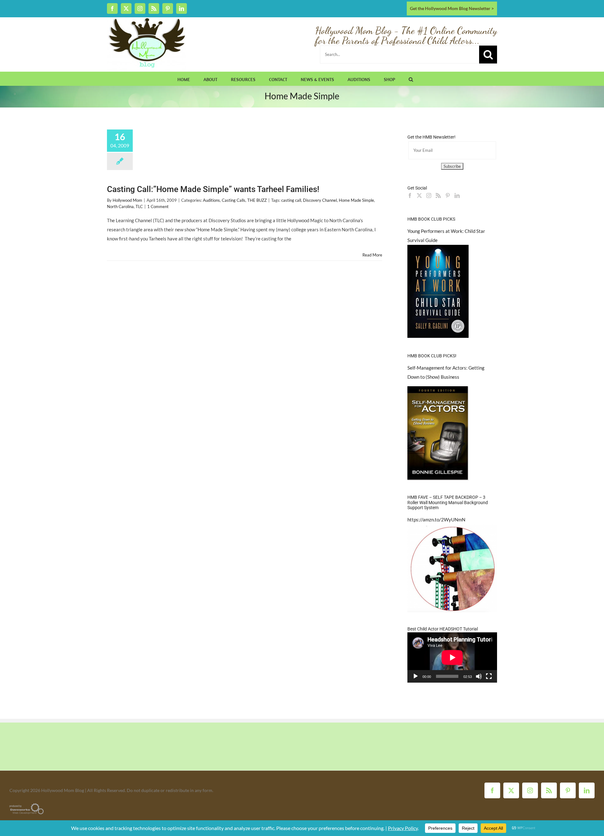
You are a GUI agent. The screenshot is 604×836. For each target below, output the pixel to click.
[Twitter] (419, 195)
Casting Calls (233, 200)
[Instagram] (428, 195)
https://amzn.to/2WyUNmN (436, 519)
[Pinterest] (447, 195)
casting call (291, 200)
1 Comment (158, 206)
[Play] (415, 676)
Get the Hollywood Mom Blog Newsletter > (452, 8)
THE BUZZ (257, 200)
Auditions (211, 200)
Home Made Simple (356, 200)
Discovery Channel (320, 200)
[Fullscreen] (489, 676)
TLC (139, 206)
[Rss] (438, 195)
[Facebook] (409, 195)
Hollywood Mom (127, 200)
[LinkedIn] (457, 195)
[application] (452, 657)
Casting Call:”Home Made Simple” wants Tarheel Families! (213, 189)
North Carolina (120, 206)
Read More (372, 254)
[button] (411, 78)
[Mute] (479, 676)
